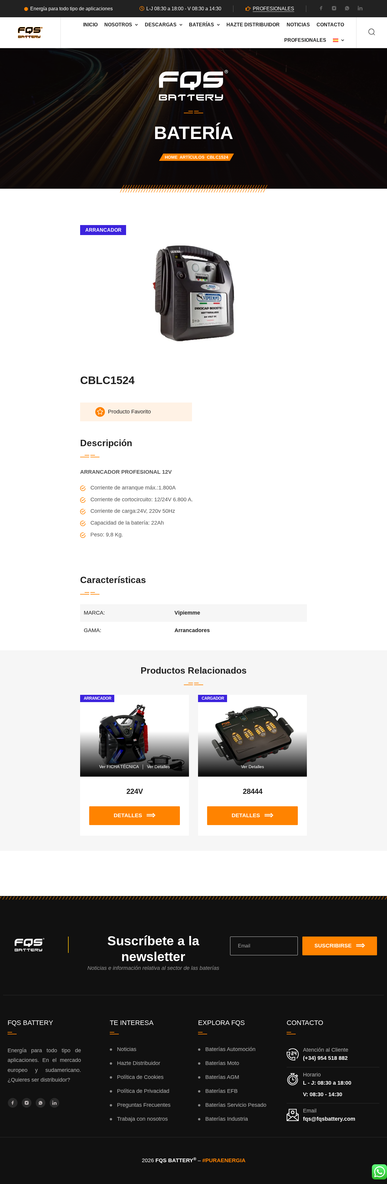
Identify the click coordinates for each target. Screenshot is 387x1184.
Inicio (90, 24)
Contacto (330, 24)
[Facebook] (321, 9)
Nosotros (118, 24)
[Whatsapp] (347, 9)
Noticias (298, 24)
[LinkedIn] (360, 9)
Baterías (201, 24)
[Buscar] (371, 32)
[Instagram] (334, 9)
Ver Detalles (158, 766)
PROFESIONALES (273, 8)
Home (171, 157)
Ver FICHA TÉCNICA (119, 766)
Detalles (134, 812)
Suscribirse (333, 946)
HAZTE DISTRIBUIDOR (253, 24)
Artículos (192, 157)
